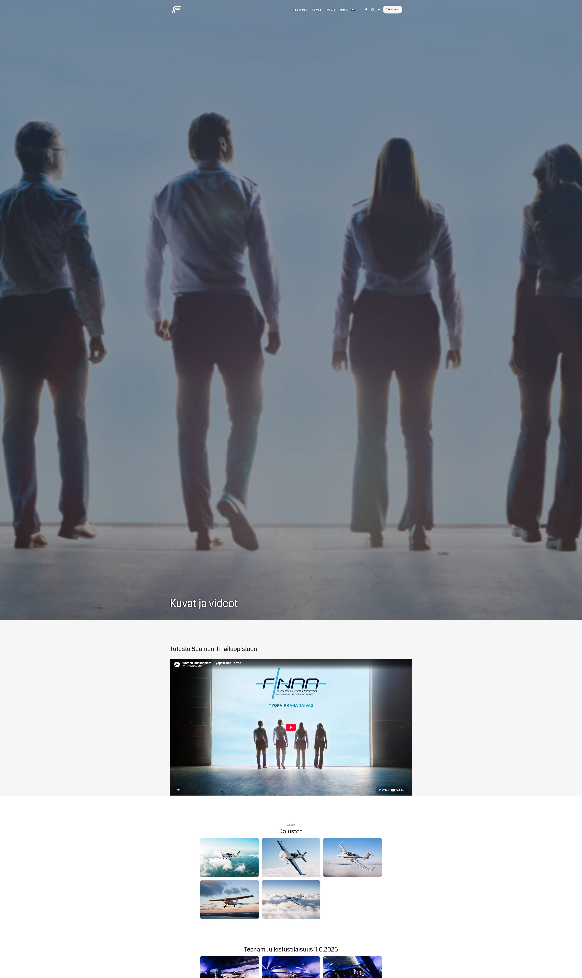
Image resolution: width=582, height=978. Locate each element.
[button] (6, 971)
